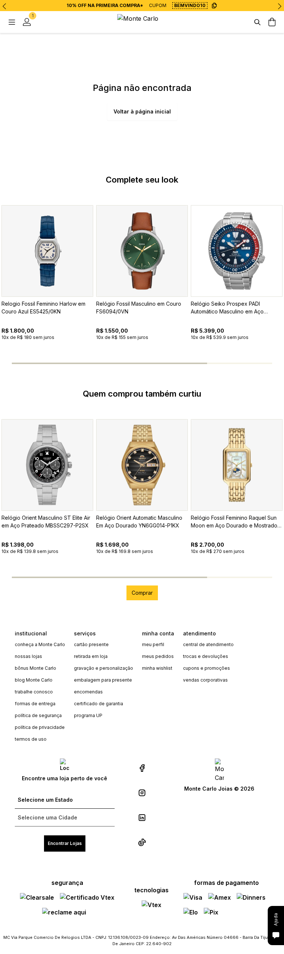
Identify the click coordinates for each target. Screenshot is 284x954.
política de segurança (38, 715)
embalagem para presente (103, 680)
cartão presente (91, 644)
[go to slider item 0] (44, 363)
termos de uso (31, 739)
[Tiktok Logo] (142, 842)
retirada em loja (91, 656)
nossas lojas (28, 656)
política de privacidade (40, 727)
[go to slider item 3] (239, 363)
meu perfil (153, 644)
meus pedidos (158, 656)
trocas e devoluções (205, 656)
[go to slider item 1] (109, 363)
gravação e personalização (103, 668)
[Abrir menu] (12, 22)
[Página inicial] (142, 22)
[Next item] (279, 6)
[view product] (47, 251)
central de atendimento (208, 644)
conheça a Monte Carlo (40, 644)
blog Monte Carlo (34, 680)
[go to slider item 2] (174, 363)
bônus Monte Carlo (35, 668)
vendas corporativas (205, 680)
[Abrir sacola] (272, 22)
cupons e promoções (206, 668)
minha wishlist (157, 668)
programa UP (88, 715)
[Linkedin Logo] (142, 818)
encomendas (88, 692)
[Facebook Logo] (142, 768)
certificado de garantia (98, 703)
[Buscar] (257, 22)
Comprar (142, 593)
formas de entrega (35, 703)
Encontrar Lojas (65, 843)
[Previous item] (4, 6)
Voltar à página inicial (142, 111)
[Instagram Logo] (142, 793)
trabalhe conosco (34, 692)
